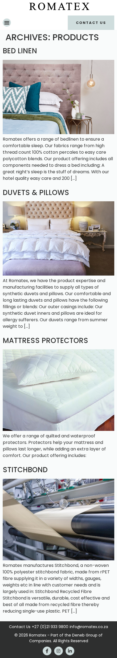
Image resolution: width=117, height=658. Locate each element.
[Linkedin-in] (70, 651)
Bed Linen (20, 51)
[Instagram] (58, 651)
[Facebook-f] (47, 651)
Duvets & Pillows (36, 192)
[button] (7, 22)
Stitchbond (25, 470)
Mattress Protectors (45, 340)
